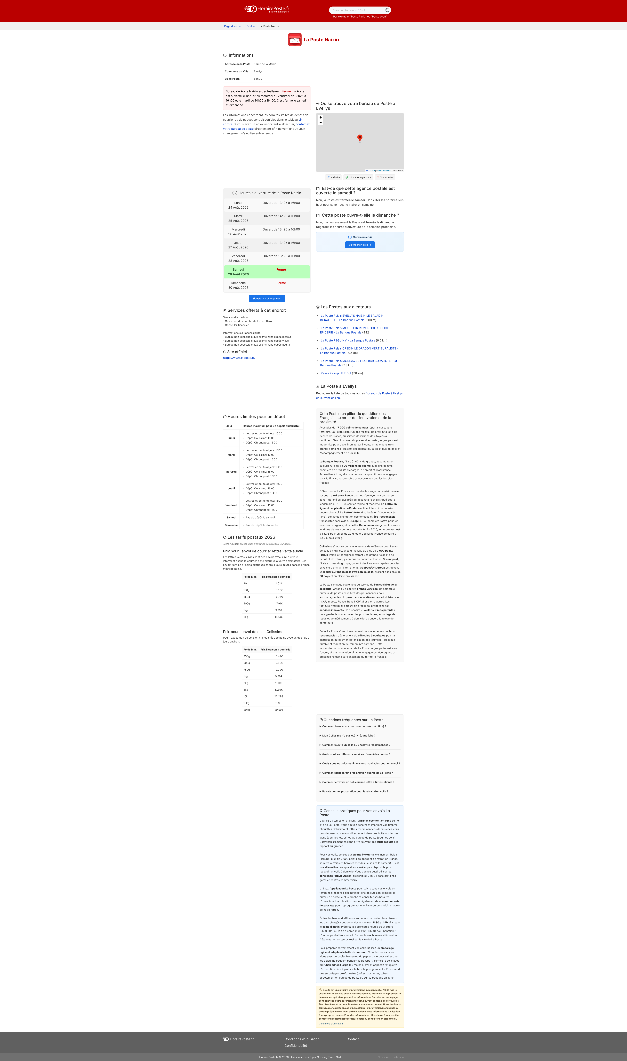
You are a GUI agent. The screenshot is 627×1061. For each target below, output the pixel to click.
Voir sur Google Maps (360, 177)
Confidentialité (295, 1046)
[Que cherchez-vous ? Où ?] (387, 10)
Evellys (251, 26)
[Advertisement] (267, 161)
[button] (360, 138)
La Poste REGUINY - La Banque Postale (348, 340)
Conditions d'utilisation (331, 1023)
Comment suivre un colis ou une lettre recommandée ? (356, 744)
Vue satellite (386, 177)
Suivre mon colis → (360, 244)
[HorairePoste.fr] (267, 8)
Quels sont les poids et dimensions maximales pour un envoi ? (361, 763)
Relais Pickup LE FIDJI (336, 373)
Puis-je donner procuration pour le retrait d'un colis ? (355, 791)
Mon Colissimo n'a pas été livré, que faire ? (349, 735)
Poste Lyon (379, 16)
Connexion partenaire (391, 1057)
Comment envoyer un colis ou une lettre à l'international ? (358, 782)
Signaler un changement (267, 298)
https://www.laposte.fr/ (239, 357)
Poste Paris (358, 16)
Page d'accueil (233, 26)
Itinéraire (335, 177)
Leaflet (371, 170)
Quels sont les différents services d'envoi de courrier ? (356, 754)
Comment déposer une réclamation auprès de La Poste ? (357, 772)
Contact (352, 1039)
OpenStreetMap (385, 170)
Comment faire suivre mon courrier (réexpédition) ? (354, 726)
